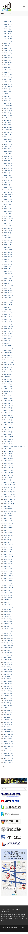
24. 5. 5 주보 (7, 309)
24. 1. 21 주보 (7, 345)
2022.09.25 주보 (9, 513)
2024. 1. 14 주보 (8, 348)
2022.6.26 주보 (8, 544)
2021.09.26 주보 (8, 638)
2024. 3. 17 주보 (8, 326)
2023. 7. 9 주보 (8, 412)
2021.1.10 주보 (8, 727)
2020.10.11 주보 (8, 758)
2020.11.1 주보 (8, 751)
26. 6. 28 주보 (8, 41)
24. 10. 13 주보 (8, 254)
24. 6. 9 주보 (7, 297)
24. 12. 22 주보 (8, 230)
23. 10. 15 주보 (8, 379)
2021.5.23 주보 (8, 681)
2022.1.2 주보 (8, 604)
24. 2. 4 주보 (7, 341)
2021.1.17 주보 (8, 724)
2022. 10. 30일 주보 (9, 501)
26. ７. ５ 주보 (8, 38)
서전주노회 (14, 915)
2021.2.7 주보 (8, 717)
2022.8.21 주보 (8, 525)
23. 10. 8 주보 (8, 381)
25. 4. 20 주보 (8, 189)
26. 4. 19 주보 (8, 65)
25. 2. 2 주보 (7, 216)
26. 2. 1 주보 (7, 91)
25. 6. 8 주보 (7, 173)
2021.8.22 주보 (8, 650)
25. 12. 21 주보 (8, 105)
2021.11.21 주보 (8, 619)
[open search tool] (19, 6)
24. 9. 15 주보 (8, 264)
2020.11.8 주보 (8, 748)
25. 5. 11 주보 (8, 182)
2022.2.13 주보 (8, 590)
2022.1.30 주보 (8, 595)
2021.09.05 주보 (8, 645)
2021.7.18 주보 (8, 662)
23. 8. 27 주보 (8, 396)
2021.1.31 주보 (8, 719)
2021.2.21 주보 (8, 712)
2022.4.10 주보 (8, 571)
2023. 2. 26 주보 (9, 460)
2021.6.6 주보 (8, 676)
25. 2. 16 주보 (8, 211)
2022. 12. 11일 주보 (9, 487)
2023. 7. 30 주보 (8, 405)
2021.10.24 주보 (8, 628)
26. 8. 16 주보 (8, 24)
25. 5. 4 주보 (7, 185)
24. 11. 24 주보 (8, 240)
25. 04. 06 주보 (8, 194)
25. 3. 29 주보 (8, 197)
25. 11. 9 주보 (7, 120)
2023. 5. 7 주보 (8, 434)
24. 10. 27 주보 (8, 249)
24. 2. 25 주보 (8, 333)
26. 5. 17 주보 (8, 55)
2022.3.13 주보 (8, 580)
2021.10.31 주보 (8, 626)
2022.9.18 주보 (8, 516)
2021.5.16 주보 (8, 683)
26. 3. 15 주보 (8, 77)
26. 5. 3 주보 (7, 60)
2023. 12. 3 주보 (8, 362)
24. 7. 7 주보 (7, 288)
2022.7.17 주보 (8, 537)
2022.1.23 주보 (8, 597)
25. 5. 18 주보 (8, 180)
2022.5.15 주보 (8, 559)
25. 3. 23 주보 (8, 199)
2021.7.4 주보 (7, 667)
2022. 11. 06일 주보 (9, 499)
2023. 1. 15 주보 (8, 475)
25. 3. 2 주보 (7, 206)
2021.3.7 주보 (8, 707)
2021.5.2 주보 (8, 688)
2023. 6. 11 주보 (8, 422)
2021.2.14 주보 (8, 715)
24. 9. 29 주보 (8, 259)
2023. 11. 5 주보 (8, 372)
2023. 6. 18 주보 (8, 420)
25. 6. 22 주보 (8, 168)
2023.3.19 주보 (8, 453)
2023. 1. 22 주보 (8, 472)
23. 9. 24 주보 (8, 386)
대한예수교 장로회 (6, 915)
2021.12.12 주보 (8, 612)
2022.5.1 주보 (8, 564)
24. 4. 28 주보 (8, 312)
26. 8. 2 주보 (7, 29)
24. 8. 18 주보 (8, 273)
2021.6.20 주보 (8, 672)
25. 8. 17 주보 (8, 149)
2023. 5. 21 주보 (8, 429)
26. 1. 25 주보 (8, 94)
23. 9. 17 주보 (8, 388)
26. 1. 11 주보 (7, 98)
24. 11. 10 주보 (8, 245)
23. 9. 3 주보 (7, 393)
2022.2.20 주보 (8, 588)
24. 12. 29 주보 (8, 228)
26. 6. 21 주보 (8, 43)
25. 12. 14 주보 (8, 108)
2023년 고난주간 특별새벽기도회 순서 (14, 446)
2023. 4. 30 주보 (8, 436)
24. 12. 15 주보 (8, 233)
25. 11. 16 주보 (8, 118)
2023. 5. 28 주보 (9, 427)
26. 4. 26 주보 (8, 62)
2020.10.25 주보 (8, 753)
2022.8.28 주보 (8, 523)
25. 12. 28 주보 (8, 103)
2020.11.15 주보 (8, 746)
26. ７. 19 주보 (8, 34)
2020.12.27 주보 (8, 731)
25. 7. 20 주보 (8, 158)
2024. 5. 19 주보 (8, 305)
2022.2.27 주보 (8, 585)
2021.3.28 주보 (8, 700)
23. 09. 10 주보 (8, 391)
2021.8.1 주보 (7, 657)
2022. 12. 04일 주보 (9, 489)
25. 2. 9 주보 (7, 213)
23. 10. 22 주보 (8, 376)
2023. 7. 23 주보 (8, 408)
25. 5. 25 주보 (8, 177)
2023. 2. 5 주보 (8, 468)
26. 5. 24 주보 (8, 53)
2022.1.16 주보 (8, 600)
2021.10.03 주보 (8, 636)
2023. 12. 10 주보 (9, 360)
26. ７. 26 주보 (8, 31)
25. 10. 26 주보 (8, 125)
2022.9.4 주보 (8, 520)
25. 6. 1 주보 (7, 175)
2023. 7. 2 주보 (8, 415)
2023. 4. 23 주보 (8, 439)
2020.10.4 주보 (8, 760)
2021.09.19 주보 (8, 640)
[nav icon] (23, 6)
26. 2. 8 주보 (7, 89)
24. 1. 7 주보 (7, 350)
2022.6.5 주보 (8, 552)
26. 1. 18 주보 (7, 96)
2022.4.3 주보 (8, 573)
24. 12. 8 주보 (8, 235)
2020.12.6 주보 (8, 739)
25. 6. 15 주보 (8, 170)
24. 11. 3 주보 (7, 247)
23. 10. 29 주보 (8, 374)
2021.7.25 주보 (8, 659)
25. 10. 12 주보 (8, 129)
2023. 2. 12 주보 (8, 465)
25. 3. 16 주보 (8, 201)
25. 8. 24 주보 (8, 146)
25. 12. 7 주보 (8, 110)
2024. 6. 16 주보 (8, 295)
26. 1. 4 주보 (7, 101)
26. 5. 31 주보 (8, 50)
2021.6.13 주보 (8, 674)
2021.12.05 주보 (8, 614)
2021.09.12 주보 (8, 643)
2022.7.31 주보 (8, 532)
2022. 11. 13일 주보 (9, 496)
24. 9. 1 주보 (7, 269)
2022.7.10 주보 (8, 540)
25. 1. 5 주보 (7, 225)
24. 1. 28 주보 (8, 343)
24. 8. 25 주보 (8, 271)
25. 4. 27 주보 (8, 187)
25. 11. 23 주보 (8, 115)
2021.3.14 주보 (8, 705)
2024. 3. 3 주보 (8, 331)
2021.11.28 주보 (8, 616)
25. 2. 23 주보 (8, 209)
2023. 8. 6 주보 (8, 403)
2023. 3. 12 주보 (8, 456)
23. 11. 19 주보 (8, 367)
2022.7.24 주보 (8, 535)
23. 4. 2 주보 (7, 448)
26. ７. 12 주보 (8, 36)
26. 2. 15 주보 (8, 86)
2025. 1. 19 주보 (8, 221)
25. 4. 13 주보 (8, 192)
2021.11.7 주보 (8, 624)
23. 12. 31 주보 (8, 352)
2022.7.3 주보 (8, 542)
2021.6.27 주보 (8, 669)
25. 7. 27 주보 (8, 156)
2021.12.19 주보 (8, 609)
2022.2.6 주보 (8, 592)
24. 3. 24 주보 (8, 324)
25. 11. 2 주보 (7, 122)
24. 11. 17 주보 (8, 242)
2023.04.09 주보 (8, 444)
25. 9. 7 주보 (7, 141)
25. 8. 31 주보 (8, 144)
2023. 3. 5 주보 (8, 458)
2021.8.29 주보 (8, 648)
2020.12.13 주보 (8, 736)
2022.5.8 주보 (8, 561)
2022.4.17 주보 (8, 568)
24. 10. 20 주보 (8, 252)
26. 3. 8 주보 (7, 79)
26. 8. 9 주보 (7, 26)
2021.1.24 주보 (8, 722)
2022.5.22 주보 (8, 556)
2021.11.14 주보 (8, 621)
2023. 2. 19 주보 (8, 463)
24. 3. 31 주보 (8, 321)
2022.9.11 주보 (8, 518)
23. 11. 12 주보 (8, 369)
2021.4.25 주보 (8, 691)
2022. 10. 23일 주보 (9, 504)
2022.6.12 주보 (8, 549)
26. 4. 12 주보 (8, 67)
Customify (13, 929)
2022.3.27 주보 (8, 576)
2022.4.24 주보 (8, 566)
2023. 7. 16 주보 (8, 410)
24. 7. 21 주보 (7, 283)
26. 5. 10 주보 (8, 58)
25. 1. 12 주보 (7, 223)
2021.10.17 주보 (8, 631)
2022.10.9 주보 (8, 508)
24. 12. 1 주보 (7, 237)
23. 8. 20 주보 (8, 398)
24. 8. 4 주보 (7, 278)
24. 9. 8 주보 (7, 266)
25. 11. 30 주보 (8, 113)
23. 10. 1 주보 (8, 384)
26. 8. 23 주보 (8, 22)
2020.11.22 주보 (8, 743)
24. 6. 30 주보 (8, 290)
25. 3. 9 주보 (7, 204)
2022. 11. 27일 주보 (9, 492)
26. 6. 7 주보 (7, 48)
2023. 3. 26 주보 (9, 451)
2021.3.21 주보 (8, 703)
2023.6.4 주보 (8, 425)
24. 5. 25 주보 (8, 302)
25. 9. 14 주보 (8, 139)
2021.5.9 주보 (8, 686)
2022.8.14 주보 (8, 528)
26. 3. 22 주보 (8, 74)
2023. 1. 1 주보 (8, 480)
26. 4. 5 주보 (7, 70)
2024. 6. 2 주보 (8, 300)
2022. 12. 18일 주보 (9, 484)
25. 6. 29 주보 (8, 165)
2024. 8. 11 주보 (8, 276)
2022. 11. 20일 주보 (9, 494)
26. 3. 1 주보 (7, 81)
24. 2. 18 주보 (8, 336)
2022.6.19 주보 (8, 547)
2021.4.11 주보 (8, 695)
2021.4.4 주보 (8, 698)
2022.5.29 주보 (8, 554)
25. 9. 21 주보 (8, 137)
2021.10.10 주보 (8, 633)
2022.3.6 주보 (8, 583)
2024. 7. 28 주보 (8, 281)
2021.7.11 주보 (8, 664)
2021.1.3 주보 (7, 729)
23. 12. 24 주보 (8, 355)
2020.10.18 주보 (8, 755)
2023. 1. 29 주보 (8, 470)
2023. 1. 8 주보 (8, 477)
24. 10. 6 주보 (8, 257)
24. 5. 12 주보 (8, 307)
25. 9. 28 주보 (8, 134)
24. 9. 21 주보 (8, 261)
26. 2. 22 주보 (8, 84)
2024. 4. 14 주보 (8, 317)
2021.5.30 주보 (8, 679)
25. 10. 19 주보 (8, 127)
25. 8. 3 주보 (7, 153)
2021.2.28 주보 (8, 710)
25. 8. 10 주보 (8, 151)
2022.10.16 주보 (8, 506)
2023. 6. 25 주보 (8, 417)
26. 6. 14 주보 (8, 46)
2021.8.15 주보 (8, 652)
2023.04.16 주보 (8, 441)
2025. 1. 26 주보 (8, 218)
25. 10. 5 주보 (8, 132)
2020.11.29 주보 (8, 741)
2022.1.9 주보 (8, 602)
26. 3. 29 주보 (8, 72)
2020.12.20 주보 (8, 734)
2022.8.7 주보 (8, 530)
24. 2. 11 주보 (7, 338)
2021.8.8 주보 (8, 655)
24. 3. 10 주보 (8, 329)
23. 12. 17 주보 (8, 357)
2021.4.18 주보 (8, 693)
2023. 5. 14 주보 (8, 432)
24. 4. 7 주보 (7, 319)
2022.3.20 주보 (8, 578)
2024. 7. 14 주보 (8, 285)
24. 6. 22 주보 (8, 293)
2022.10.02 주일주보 (10, 511)
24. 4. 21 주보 (8, 314)
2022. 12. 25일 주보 (9, 482)
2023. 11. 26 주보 (9, 365)
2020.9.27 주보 (8, 763)
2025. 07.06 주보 (9, 163)
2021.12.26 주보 (8, 607)
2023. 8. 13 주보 (8, 401)
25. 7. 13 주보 (8, 161)
